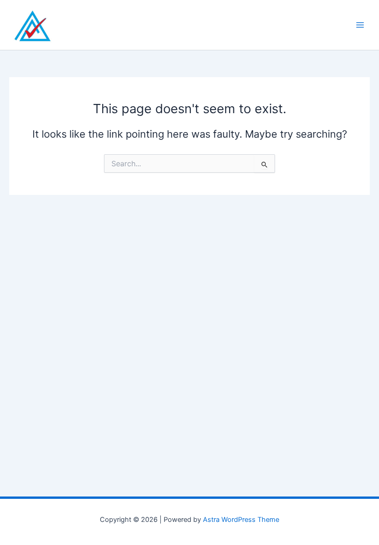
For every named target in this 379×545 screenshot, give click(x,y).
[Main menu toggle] (360, 25)
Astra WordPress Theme (241, 519)
